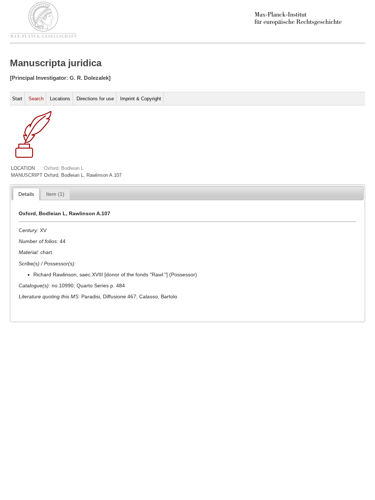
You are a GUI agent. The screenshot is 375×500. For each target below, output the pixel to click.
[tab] (26, 194)
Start (17, 98)
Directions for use (95, 98)
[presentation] (26, 194)
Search (36, 98)
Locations (60, 98)
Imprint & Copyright (140, 98)
